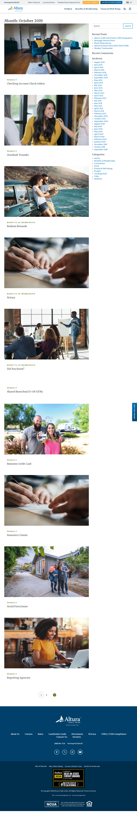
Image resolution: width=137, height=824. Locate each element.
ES (131, 2)
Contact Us (61, 737)
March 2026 (99, 70)
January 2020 (100, 142)
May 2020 (98, 131)
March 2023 (99, 93)
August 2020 (99, 124)
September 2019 (101, 149)
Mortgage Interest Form (104, 40)
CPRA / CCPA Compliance (113, 734)
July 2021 (98, 101)
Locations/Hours (49, 2)
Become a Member (91, 2)
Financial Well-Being (110, 9)
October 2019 (99, 147)
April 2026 (98, 67)
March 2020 (99, 137)
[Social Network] (56, 752)
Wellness (98, 179)
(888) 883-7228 (59, 743)
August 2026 (99, 62)
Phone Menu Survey (102, 43)
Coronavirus (99, 163)
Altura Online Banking (56, 766)
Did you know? (134, 412)
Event (96, 166)
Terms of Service (90, 791)
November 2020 (101, 116)
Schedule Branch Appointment (69, 2)
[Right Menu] (130, 9)
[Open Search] (125, 10)
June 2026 (98, 65)
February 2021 (100, 113)
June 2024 (98, 88)
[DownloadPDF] (52, 804)
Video (96, 176)
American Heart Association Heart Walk (111, 46)
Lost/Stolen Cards (57, 734)
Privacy (92, 734)
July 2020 (98, 126)
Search (128, 26)
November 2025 (100, 75)
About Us (15, 734)
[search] (112, 26)
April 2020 (98, 134)
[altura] (15, 9)
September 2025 (101, 78)
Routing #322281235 (11, 2)
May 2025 (98, 80)
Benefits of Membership (86, 9)
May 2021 (98, 106)
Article (97, 158)
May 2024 (98, 90)
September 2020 (101, 121)
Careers (28, 734)
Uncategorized (100, 174)
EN (128, 2)
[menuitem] (34, 2)
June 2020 (98, 129)
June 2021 (98, 103)
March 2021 (99, 111)
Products (68, 9)
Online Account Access (111, 2)
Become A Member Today (73, 766)
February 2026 (100, 72)
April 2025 (98, 83)
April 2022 (98, 96)
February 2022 (100, 98)
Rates (40, 734)
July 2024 (98, 85)
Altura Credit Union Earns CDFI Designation (113, 38)
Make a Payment (34, 2)
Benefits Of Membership (92, 766)
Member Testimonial (103, 48)
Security (77, 737)
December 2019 (100, 144)
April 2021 (98, 108)
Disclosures (77, 734)
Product (97, 171)
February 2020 (100, 139)
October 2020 (100, 119)
